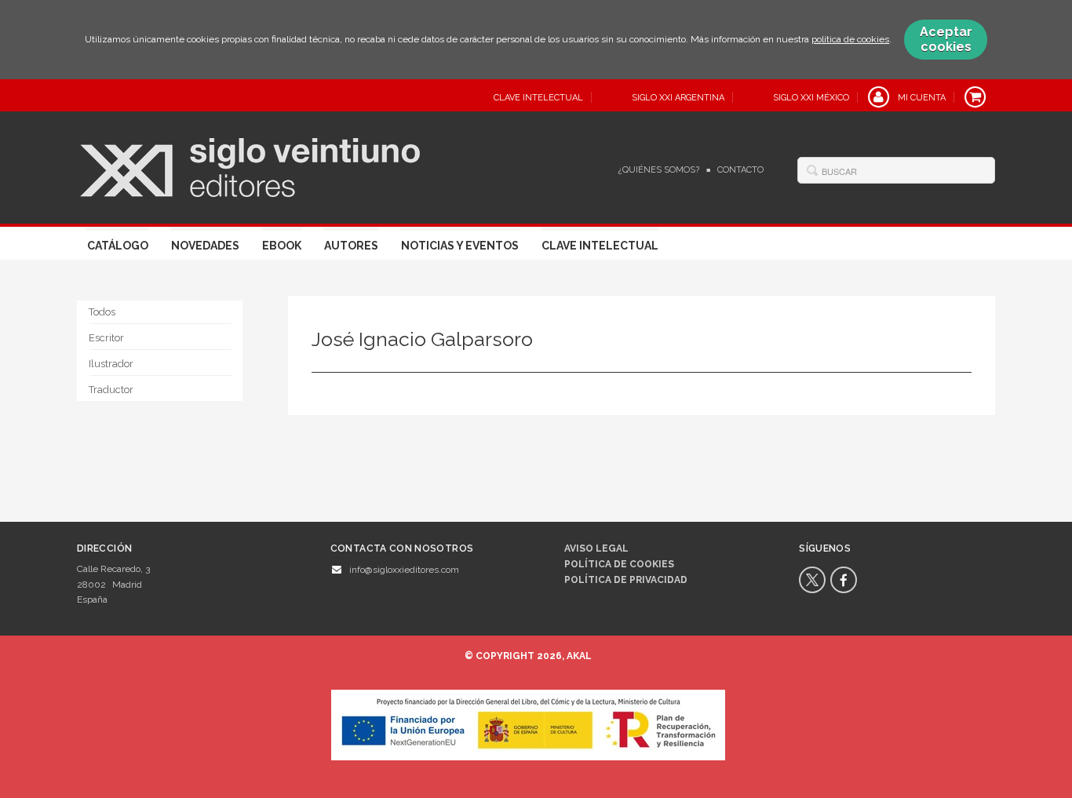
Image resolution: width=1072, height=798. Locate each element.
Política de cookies (619, 564)
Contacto (740, 170)
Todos (102, 312)
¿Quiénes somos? (658, 170)
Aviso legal (596, 548)
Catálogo (117, 245)
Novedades (205, 245)
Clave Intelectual (599, 245)
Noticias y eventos (460, 245)
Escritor (106, 338)
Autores (351, 245)
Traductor (111, 389)
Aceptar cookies (946, 39)
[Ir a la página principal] (250, 165)
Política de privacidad (625, 579)
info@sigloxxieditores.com (404, 569)
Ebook (281, 245)
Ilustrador (111, 364)
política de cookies (850, 39)
